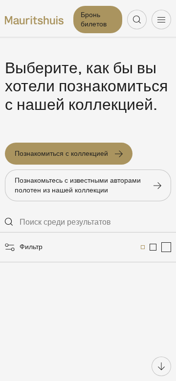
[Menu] (161, 19)
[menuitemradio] (143, 247)
